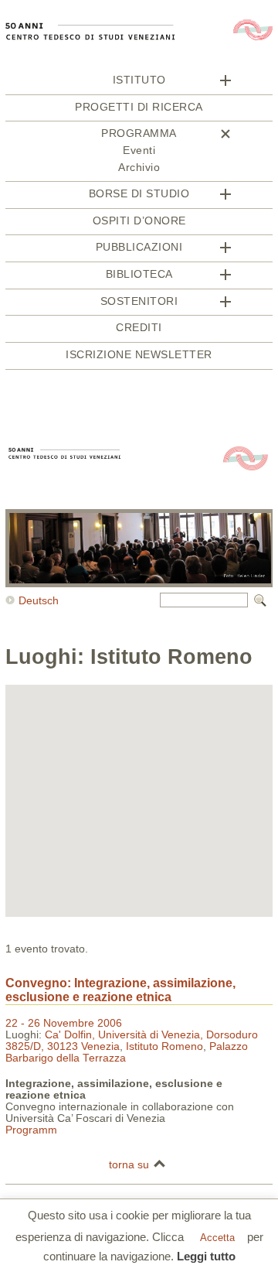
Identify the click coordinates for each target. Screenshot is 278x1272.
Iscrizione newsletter (139, 355)
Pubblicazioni (139, 247)
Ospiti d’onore (139, 221)
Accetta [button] (217, 1237)
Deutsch (39, 600)
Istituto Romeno (164, 1046)
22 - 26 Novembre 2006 (63, 1023)
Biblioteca (139, 274)
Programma (139, 133)
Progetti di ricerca (139, 107)
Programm (31, 1130)
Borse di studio (139, 194)
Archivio (139, 167)
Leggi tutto (206, 1256)
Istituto (139, 80)
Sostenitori (139, 301)
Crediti (139, 327)
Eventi (139, 150)
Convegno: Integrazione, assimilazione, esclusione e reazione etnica (120, 990)
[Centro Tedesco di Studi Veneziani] (139, 68)
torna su (129, 1164)
